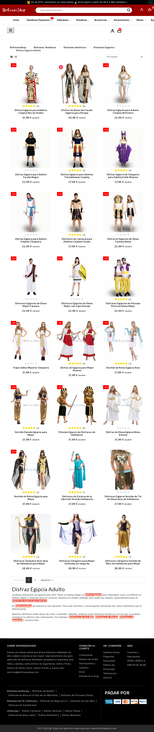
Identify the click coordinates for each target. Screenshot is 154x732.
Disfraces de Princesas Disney (77, 695)
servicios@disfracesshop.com (23, 672)
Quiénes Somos (111, 652)
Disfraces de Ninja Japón (22, 715)
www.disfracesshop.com (104, 728)
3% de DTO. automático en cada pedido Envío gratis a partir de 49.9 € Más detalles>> (78, 2)
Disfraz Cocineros (31, 711)
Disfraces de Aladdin (43, 691)
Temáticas (81, 20)
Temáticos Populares (38, 20)
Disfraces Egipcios (104, 47)
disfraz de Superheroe (43, 663)
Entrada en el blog (89, 676)
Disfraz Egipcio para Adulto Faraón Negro (30, 175)
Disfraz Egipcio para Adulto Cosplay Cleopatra (30, 240)
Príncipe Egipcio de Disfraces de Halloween (77, 433)
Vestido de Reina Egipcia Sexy (123, 367)
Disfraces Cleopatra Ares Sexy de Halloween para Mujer (31, 562)
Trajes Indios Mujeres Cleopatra (31, 367)
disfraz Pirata (63, 663)
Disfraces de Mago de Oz (53, 701)
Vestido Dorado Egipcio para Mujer (31, 433)
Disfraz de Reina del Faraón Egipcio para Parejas (76, 111)
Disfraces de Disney (18, 691)
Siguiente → (47, 580)
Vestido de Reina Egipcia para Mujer (31, 497)
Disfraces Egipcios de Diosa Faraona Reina (123, 240)
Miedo (140, 20)
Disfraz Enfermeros (48, 715)
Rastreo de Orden (88, 659)
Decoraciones (121, 20)
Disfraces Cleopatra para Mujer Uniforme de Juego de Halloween (77, 563)
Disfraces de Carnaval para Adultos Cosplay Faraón (77, 240)
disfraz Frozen (41, 668)
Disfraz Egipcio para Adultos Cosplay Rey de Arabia (31, 111)
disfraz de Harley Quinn (19, 668)
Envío (82, 672)
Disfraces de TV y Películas (22, 701)
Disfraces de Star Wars (83, 701)
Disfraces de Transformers (23, 705)
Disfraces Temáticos (45, 47)
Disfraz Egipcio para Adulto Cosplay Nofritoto (123, 111)
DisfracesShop (18, 47)
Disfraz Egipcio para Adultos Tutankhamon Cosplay (77, 175)
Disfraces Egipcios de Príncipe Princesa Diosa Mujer (123, 304)
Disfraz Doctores (53, 711)
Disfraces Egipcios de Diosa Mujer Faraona (30, 304)
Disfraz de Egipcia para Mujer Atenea (77, 369)
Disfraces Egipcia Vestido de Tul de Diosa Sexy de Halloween (123, 497)
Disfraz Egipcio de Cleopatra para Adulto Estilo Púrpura (123, 175)
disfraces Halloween (56, 652)
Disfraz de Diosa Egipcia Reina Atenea (123, 433)
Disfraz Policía (72, 711)
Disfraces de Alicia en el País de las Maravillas (33, 695)
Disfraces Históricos (75, 47)
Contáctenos (86, 655)
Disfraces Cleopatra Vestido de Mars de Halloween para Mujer (123, 562)
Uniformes (13, 711)
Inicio (16, 20)
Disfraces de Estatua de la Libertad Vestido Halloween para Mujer (77, 499)
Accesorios (100, 20)
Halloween (63, 20)
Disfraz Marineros (71, 715)
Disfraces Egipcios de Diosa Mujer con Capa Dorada (77, 304)
